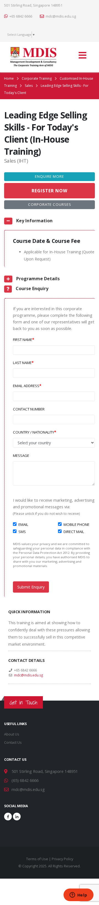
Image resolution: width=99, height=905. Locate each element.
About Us (11, 734)
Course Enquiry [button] (31, 288)
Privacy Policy (62, 859)
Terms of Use (37, 859)
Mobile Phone (76, 524)
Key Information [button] (34, 221)
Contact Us (13, 742)
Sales (29, 85)
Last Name (22, 362)
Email (23, 524)
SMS (22, 531)
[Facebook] (8, 816)
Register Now (49, 191)
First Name (22, 339)
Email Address (26, 385)
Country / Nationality (33, 432)
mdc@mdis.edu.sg (61, 16)
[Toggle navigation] (81, 57)
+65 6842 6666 (20, 16)
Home (9, 78)
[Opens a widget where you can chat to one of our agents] (78, 895)
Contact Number (29, 409)
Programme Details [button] (37, 279)
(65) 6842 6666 (25, 780)
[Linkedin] (17, 816)
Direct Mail (74, 531)
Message (21, 455)
